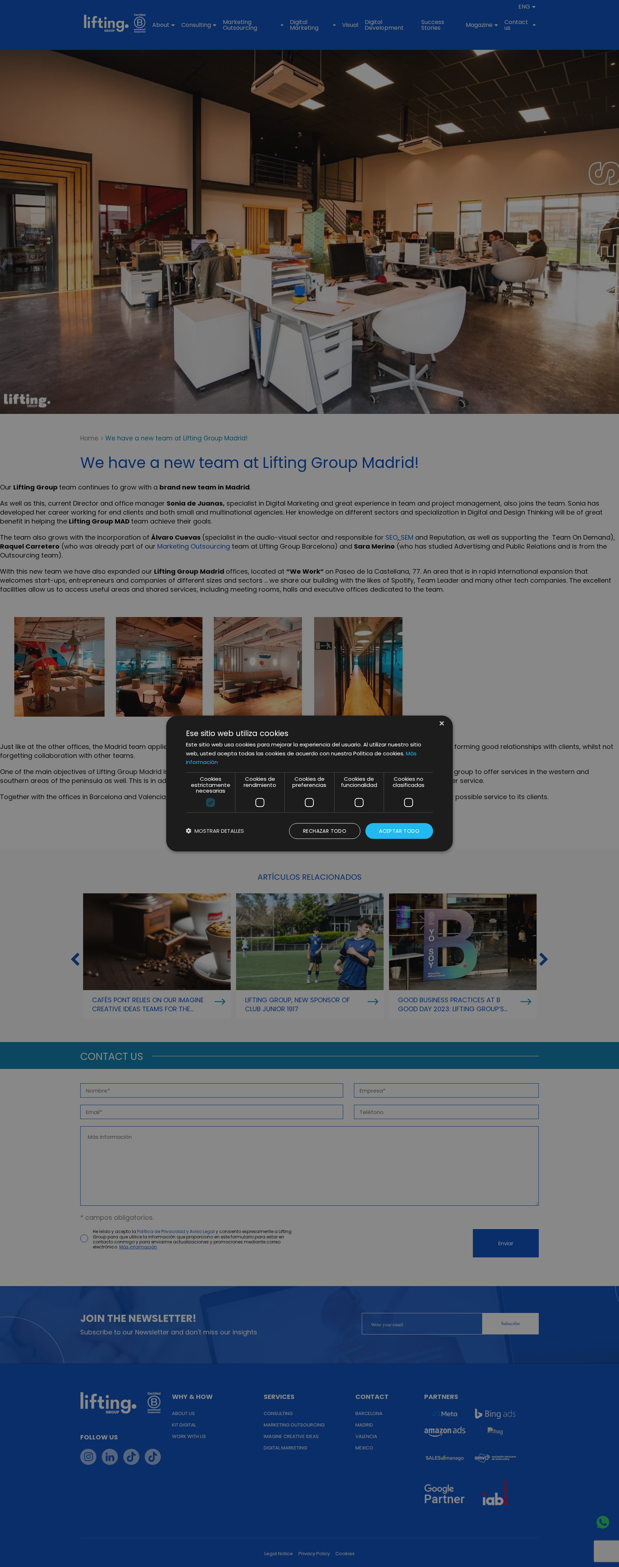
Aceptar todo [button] (399, 831)
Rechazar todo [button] (324, 831)
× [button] (441, 724)
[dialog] (309, 783)
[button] (215, 831)
